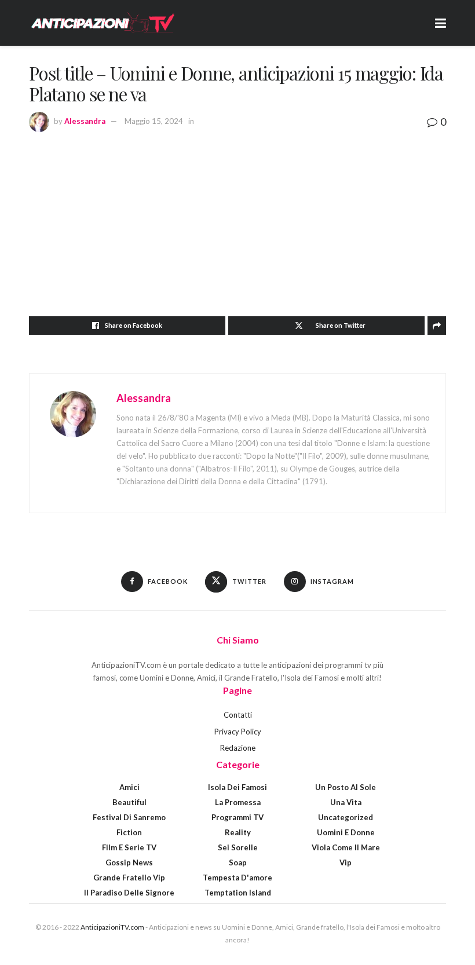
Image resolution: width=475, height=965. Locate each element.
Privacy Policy (237, 731)
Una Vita (345, 802)
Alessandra (84, 121)
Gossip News (129, 862)
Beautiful (129, 802)
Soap (238, 862)
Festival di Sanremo (129, 817)
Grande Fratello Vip (129, 877)
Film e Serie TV (129, 847)
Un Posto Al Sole (345, 787)
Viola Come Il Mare (346, 847)
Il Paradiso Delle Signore (129, 892)
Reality (238, 832)
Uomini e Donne (346, 832)
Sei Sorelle (238, 847)
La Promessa (238, 802)
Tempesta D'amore (237, 877)
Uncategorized (345, 817)
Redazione (237, 747)
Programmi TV (237, 817)
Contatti (238, 714)
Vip (345, 862)
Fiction (129, 832)
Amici (129, 787)
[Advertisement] (237, 218)
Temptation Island (237, 892)
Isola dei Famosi (237, 787)
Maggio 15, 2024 (154, 121)
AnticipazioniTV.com (112, 927)
